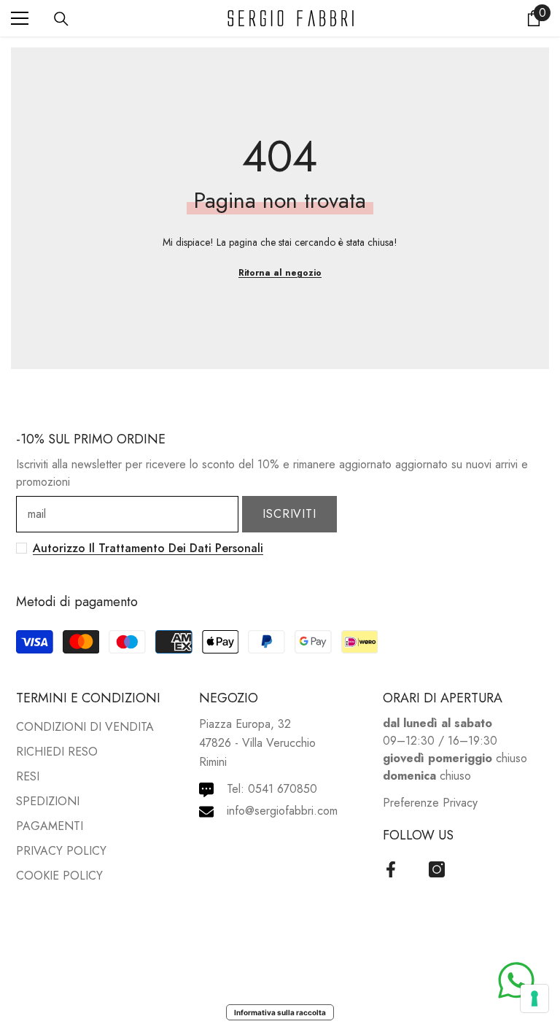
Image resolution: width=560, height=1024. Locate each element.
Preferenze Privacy (430, 802)
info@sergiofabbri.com (282, 810)
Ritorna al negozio (280, 272)
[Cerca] (61, 19)
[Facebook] (390, 869)
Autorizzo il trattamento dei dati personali (148, 548)
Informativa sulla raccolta (280, 1012)
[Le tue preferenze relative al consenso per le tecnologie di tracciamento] (534, 998)
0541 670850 (282, 788)
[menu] (19, 18)
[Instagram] (436, 869)
